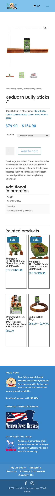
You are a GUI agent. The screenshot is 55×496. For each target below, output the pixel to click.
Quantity (10, 134)
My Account (18, 467)
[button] (45, 28)
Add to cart (29, 151)
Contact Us (25, 475)
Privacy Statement (32, 471)
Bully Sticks (17, 89)
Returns (12, 471)
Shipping (35, 467)
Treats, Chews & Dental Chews (20, 114)
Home (8, 89)
